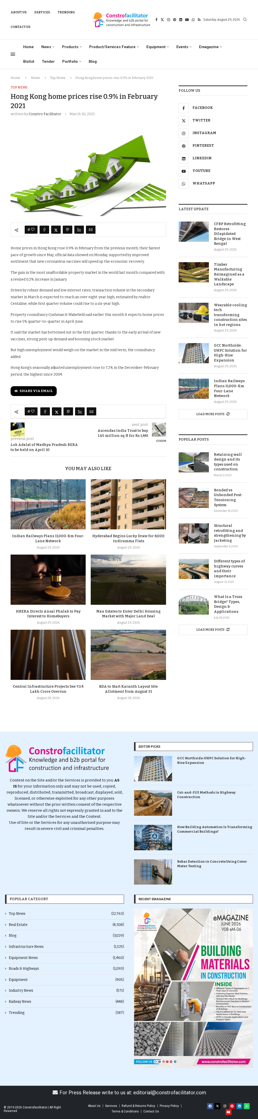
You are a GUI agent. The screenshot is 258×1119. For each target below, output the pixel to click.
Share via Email (36, 391)
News (46, 47)
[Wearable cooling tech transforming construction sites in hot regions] (194, 313)
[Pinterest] (174, 20)
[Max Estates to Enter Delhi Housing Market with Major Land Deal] (128, 580)
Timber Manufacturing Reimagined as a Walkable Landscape (229, 274)
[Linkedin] (180, 20)
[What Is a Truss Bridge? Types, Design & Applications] (194, 604)
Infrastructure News (66, 947)
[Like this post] (33, 230)
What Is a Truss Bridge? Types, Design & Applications (228, 604)
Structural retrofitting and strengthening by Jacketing (230, 533)
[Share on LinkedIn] (79, 230)
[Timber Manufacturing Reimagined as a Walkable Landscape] (194, 272)
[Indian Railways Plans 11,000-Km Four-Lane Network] (48, 504)
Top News (58, 78)
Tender (48, 61)
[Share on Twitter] (56, 230)
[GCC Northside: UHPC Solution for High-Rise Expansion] (194, 353)
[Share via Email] (90, 230)
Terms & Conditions (125, 1111)
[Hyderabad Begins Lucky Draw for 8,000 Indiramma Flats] (128, 504)
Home (28, 47)
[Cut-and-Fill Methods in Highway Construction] (153, 803)
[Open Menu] (13, 54)
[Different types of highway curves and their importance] (194, 569)
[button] (140, 988)
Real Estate (66, 925)
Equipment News (66, 958)
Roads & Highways (66, 968)
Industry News (66, 990)
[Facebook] (156, 20)
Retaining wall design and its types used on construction (228, 462)
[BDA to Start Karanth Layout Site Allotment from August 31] (128, 655)
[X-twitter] (217, 1106)
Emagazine (209, 47)
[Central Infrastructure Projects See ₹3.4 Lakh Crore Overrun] (48, 655)
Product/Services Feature (112, 47)
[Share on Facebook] (44, 230)
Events (182, 47)
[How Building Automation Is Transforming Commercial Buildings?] (153, 837)
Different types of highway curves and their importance (229, 568)
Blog (93, 61)
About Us (19, 12)
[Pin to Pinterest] (67, 230)
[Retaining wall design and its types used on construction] (194, 462)
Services (42, 12)
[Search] (244, 20)
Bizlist (28, 61)
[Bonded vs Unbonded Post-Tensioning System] (194, 498)
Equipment (156, 47)
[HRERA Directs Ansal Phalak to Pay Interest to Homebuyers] (48, 580)
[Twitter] (162, 20)
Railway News (66, 1002)
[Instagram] (168, 20)
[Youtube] (187, 20)
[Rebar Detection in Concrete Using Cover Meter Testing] (153, 872)
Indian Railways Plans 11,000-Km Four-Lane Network (229, 388)
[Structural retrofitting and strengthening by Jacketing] (194, 533)
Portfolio (70, 61)
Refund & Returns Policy (138, 1106)
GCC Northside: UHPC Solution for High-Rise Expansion (230, 352)
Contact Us (20, 27)
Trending (66, 12)
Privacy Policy (169, 1106)
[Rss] (199, 20)
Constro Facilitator (45, 114)
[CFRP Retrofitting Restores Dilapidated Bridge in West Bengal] (194, 232)
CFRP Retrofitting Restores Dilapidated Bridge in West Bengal (230, 234)
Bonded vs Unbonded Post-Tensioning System (228, 497)
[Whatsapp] (193, 20)
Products (70, 47)
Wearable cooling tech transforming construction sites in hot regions (230, 315)
